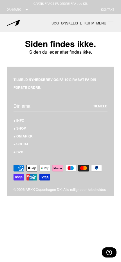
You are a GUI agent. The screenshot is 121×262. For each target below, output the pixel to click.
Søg (55, 23)
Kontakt (107, 10)
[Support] (109, 252)
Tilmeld (100, 106)
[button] (105, 23)
